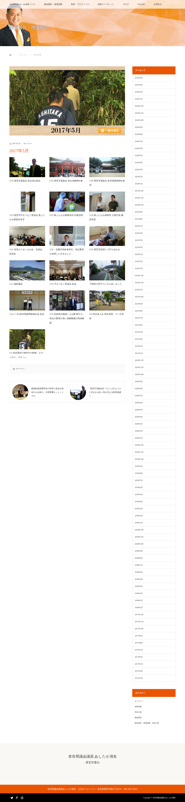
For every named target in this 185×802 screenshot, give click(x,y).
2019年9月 (139, 466)
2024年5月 (139, 156)
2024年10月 (139, 120)
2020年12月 (139, 360)
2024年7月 (139, 141)
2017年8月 (139, 643)
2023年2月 (139, 261)
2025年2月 (139, 92)
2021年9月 (139, 304)
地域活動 (138, 707)
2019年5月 (139, 495)
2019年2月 (139, 516)
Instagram (22, 797)
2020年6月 (139, 403)
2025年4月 (139, 78)
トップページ (29, 4)
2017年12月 (139, 615)
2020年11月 (139, 367)
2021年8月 (139, 311)
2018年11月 (139, 537)
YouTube (141, 4)
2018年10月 (139, 544)
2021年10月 (139, 297)
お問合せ (158, 4)
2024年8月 (139, 134)
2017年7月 (139, 650)
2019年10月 (139, 459)
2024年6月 (139, 148)
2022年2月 (139, 290)
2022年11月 (139, 283)
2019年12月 (139, 445)
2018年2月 (139, 600)
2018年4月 (139, 586)
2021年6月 (139, 325)
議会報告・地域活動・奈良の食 (147, 723)
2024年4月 (139, 163)
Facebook (16, 797)
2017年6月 (139, 657)
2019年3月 (139, 509)
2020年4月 (139, 417)
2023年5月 (139, 240)
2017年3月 (139, 678)
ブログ (126, 4)
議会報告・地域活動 (53, 4)
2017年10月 (139, 629)
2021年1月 (139, 353)
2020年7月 (139, 396)
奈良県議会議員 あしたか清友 (19, 4)
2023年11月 (139, 198)
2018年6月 (139, 572)
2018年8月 (139, 558)
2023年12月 (139, 191)
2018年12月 (139, 530)
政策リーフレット (106, 4)
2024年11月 (139, 113)
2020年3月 (139, 424)
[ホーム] (10, 51)
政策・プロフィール (80, 4)
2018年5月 (139, 579)
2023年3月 (139, 254)
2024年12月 (139, 106)
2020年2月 (139, 431)
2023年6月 (139, 233)
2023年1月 (139, 269)
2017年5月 (139, 664)
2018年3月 (139, 593)
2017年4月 (139, 671)
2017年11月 (139, 622)
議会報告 (138, 718)
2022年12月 (139, 276)
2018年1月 (139, 608)
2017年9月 (139, 636)
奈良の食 (138, 712)
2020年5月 (139, 410)
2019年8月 (139, 473)
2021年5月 (139, 332)
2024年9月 (139, 127)
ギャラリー (24, 55)
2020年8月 (139, 389)
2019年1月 (139, 523)
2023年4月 (139, 247)
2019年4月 (139, 502)
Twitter (11, 797)
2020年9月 (139, 382)
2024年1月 (139, 184)
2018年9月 (139, 551)
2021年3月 (139, 346)
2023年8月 (139, 219)
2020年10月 (139, 374)
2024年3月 (139, 170)
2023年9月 (139, 212)
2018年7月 (139, 565)
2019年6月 (139, 487)
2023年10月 (139, 205)
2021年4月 (139, 339)
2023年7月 (139, 226)
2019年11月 (139, 452)
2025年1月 (139, 99)
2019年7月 (139, 480)
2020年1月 (139, 438)
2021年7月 (139, 318)
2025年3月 (139, 85)
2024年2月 (139, 177)
